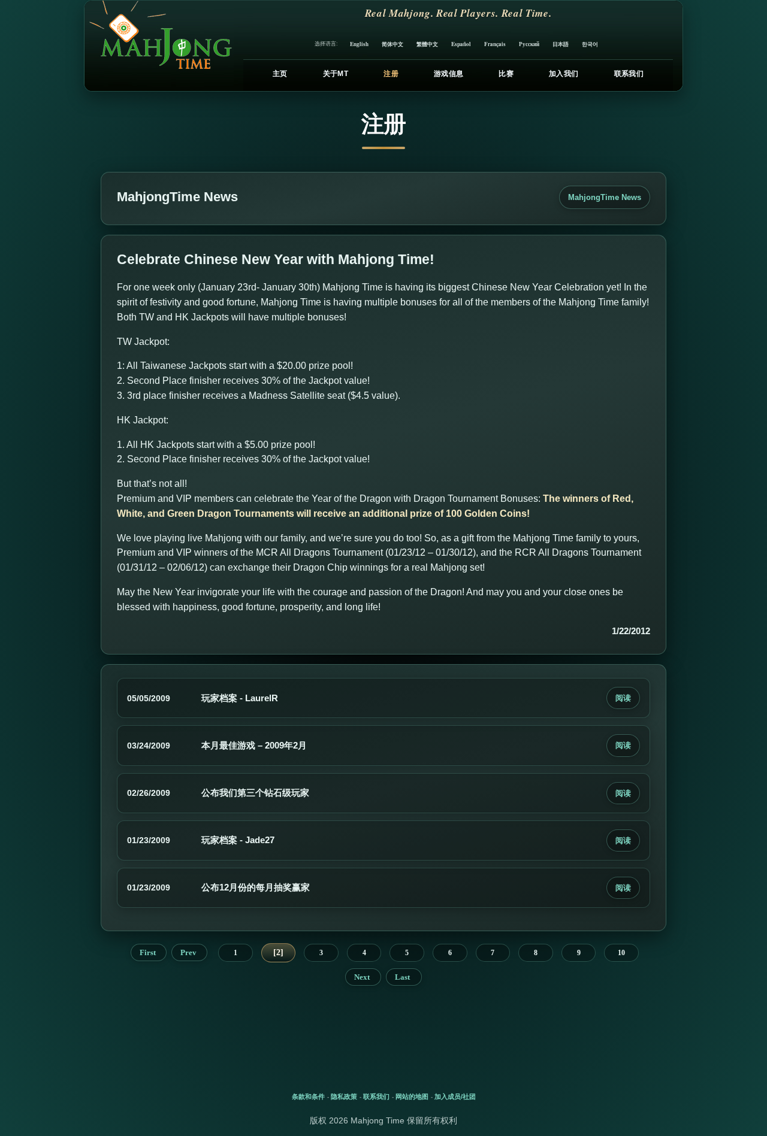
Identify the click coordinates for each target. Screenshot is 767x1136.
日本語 (560, 44)
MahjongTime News (604, 197)
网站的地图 (411, 1096)
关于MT (335, 73)
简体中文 (392, 44)
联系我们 (629, 73)
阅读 (623, 697)
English (359, 44)
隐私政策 (344, 1096)
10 (621, 953)
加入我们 (563, 73)
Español (461, 44)
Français (495, 44)
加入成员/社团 (455, 1096)
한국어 (590, 44)
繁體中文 (427, 44)
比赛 (506, 73)
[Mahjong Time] (159, 46)
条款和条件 (308, 1096)
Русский (529, 44)
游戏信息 (448, 73)
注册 (391, 73)
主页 (280, 73)
